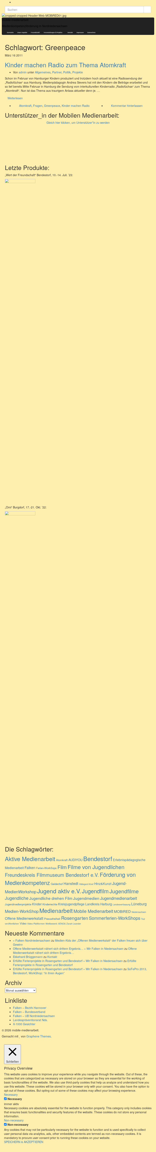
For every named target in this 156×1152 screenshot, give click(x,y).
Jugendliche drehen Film (50, 898)
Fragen (37, 106)
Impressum (80, 32)
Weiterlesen (15, 98)
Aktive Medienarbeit (30, 859)
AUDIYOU (75, 859)
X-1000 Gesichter (24, 1024)
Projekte (77, 72)
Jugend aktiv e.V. (59, 891)
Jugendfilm (95, 891)
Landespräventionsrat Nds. (30, 1020)
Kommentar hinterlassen (127, 106)
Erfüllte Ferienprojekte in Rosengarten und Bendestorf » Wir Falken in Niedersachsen (68, 961)
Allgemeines (43, 72)
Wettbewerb (51, 923)
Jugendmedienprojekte (18, 904)
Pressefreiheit (52, 919)
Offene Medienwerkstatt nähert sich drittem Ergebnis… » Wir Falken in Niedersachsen (68, 949)
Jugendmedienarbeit (118, 898)
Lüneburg (139, 903)
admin (23, 72)
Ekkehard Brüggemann (28, 957)
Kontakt (70, 32)
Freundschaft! (35, 32)
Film (62, 866)
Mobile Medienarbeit (93, 911)
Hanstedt (71, 883)
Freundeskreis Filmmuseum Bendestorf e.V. (52, 874)
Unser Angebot (22, 32)
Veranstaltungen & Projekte (53, 32)
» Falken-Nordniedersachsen (31, 940)
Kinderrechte (49, 904)
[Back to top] (1, 1150)
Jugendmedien (86, 898)
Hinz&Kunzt (102, 883)
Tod (143, 918)
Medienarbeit (56, 910)
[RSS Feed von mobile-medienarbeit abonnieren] (14, 2)
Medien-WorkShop (22, 911)
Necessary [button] (11, 1094)
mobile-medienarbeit (15, 20)
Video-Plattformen (36, 923)
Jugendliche (16, 898)
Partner (57, 72)
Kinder (37, 904)
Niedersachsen (139, 911)
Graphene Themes (38, 1036)
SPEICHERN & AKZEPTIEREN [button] (23, 1142)
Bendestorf (97, 858)
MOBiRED (122, 911)
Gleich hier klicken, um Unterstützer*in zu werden (78, 122)
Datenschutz (91, 32)
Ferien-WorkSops (46, 868)
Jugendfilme (124, 891)
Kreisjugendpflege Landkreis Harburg (85, 904)
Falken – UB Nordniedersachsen (34, 1016)
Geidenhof (57, 884)
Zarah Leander (73, 923)
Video (23, 923)
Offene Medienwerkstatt (24, 918)
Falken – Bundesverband (29, 1012)
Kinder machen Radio (76, 106)
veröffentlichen (12, 923)
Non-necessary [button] (14, 1120)
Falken (30, 867)
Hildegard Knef (86, 884)
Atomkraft (25, 106)
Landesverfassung (121, 904)
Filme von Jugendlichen (96, 866)
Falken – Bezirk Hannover (29, 1008)
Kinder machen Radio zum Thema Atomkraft (65, 64)
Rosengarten (74, 918)
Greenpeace (52, 106)
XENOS (62, 923)
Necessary (15, 1099)
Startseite (10, 32)
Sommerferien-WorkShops (114, 918)
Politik (67, 72)
